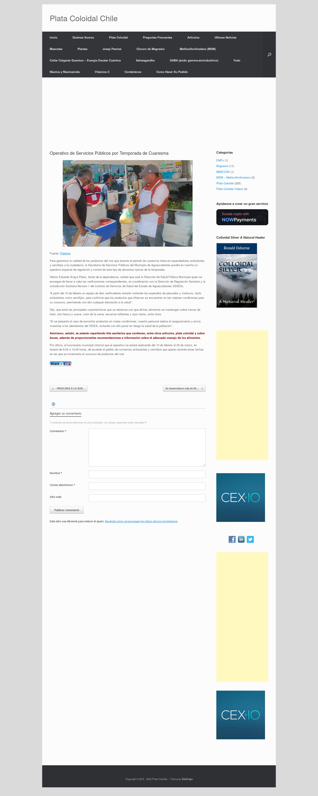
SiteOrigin (187, 779)
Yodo (236, 60)
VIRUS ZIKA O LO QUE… (68, 388)
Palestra (65, 253)
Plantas (82, 49)
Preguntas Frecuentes (157, 37)
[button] (269, 54)
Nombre (56, 473)
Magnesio (222, 166)
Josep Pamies (112, 49)
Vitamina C (102, 72)
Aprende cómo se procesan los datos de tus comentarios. (141, 521)
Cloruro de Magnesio (151, 49)
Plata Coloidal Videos (229, 189)
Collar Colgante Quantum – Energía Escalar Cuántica (85, 60)
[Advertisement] (159, 117)
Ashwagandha (145, 60)
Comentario (58, 431)
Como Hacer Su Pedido (172, 72)
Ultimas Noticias (225, 37)
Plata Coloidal (118, 37)
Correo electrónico (62, 485)
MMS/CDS (223, 172)
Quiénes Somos (83, 37)
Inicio (53, 37)
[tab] (54, 405)
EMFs (220, 160)
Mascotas (56, 49)
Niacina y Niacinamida (65, 72)
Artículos (193, 37)
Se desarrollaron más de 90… (184, 388)
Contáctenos (133, 72)
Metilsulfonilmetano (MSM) (198, 49)
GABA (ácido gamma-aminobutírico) (194, 60)
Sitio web (55, 497)
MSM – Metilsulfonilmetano (233, 177)
